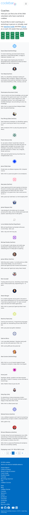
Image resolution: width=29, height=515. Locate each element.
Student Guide (5, 475)
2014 (12, 38)
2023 (17, 33)
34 (22, 453)
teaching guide (9, 26)
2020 (7, 35)
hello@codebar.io (18, 464)
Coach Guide (4, 473)
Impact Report (5, 467)
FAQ (2, 481)
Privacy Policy (4, 512)
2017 (22, 35)
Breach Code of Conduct (8, 471)
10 (16, 453)
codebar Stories (5, 489)
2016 (3, 38)
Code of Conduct (6, 469)
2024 (12, 33)
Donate (3, 502)
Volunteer (4, 499)
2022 (22, 33)
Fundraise (4, 500)
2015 (7, 38)
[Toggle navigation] (26, 3)
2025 (7, 33)
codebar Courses (6, 482)
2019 (12, 35)
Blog (2, 487)
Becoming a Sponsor (7, 479)
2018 (17, 35)
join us (23, 26)
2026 (3, 33)
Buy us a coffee (5, 504)
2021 (3, 35)
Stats (2, 485)
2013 (17, 38)
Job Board (4, 497)
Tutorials (3, 477)
